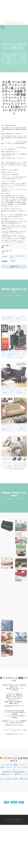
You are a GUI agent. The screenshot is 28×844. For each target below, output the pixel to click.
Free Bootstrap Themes (9, 821)
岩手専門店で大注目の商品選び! (14, 772)
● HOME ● (13, 802)
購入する (15, 266)
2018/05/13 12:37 (19, 706)
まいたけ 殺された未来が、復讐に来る (14, 779)
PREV (6, 802)
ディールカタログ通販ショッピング (14, 765)
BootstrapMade (21, 821)
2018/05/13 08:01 (18, 725)
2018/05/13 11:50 (17, 734)
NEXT (21, 802)
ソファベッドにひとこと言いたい (14, 45)
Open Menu (2, 27)
